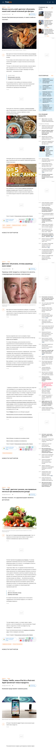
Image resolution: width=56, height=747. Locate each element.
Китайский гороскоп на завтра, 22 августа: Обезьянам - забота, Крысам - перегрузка (47, 93)
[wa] (27, 219)
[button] (3, 2)
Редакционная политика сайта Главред (24, 216)
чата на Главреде (32, 53)
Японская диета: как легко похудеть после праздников (14, 77)
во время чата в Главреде (22, 559)
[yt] (21, 222)
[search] (53, 2)
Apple (19, 723)
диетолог (24, 225)
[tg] (32, 219)
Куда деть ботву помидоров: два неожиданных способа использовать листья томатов (47, 107)
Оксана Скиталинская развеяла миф (21, 535)
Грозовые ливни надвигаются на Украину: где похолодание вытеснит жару (48, 80)
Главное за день (43, 8)
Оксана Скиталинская (7, 227)
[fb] (23, 222)
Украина (47, 18)
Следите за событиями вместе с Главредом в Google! (10, 220)
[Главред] (8, 2)
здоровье (8, 225)
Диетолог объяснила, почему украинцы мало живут (14, 593)
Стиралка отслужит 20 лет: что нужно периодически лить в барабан (47, 87)
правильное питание (16, 225)
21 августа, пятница (44, 123)
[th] (30, 219)
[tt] (26, 222)
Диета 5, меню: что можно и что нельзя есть (16, 440)
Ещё (52, 7)
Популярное (43, 75)
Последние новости (43, 115)
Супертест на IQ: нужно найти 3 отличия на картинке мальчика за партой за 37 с (47, 100)
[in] (31, 222)
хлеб (4, 225)
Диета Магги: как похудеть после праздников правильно (19, 417)
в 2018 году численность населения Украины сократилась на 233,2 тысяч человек (21, 402)
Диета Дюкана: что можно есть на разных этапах (17, 438)
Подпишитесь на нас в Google (33, 14)
